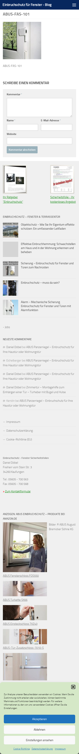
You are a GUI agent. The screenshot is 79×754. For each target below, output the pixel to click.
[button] (73, 687)
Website (11, 134)
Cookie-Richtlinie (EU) (19, 439)
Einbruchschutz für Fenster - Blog (27, 4)
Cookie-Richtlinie (21, 748)
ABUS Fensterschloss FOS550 (21, 575)
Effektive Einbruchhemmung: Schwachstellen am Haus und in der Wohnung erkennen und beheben (48, 248)
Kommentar (14, 94)
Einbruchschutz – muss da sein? (40, 282)
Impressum (60, 748)
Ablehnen (39, 729)
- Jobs (6, 327)
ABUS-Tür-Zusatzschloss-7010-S (23, 648)
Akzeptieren (39, 719)
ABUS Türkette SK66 (15, 600)
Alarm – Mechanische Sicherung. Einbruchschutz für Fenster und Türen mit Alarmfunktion (46, 306)
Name (11, 120)
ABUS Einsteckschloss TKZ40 (20, 624)
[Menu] (74, 5)
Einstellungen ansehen (39, 740)
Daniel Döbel (13, 347)
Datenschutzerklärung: (42, 748)
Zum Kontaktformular (18, 491)
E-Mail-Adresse (51, 120)
